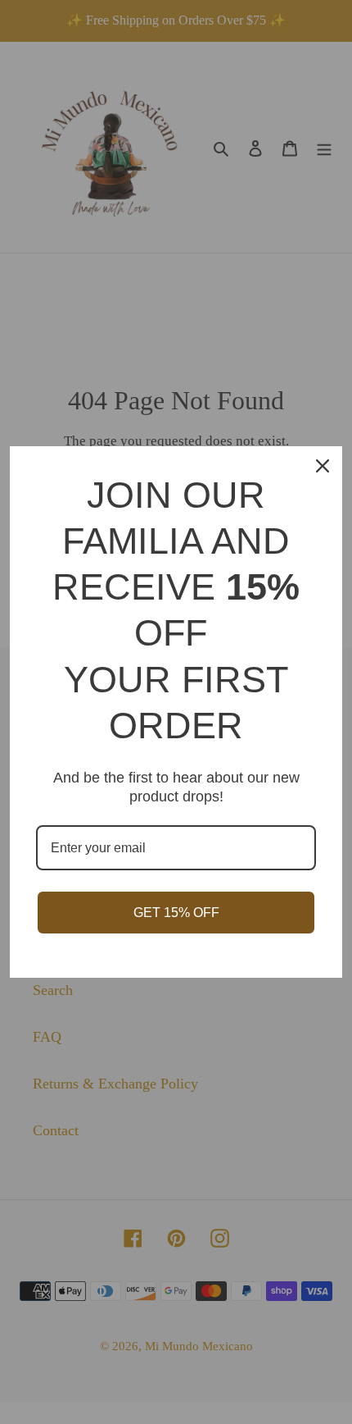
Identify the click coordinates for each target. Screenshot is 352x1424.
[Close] (322, 466)
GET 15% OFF (176, 913)
